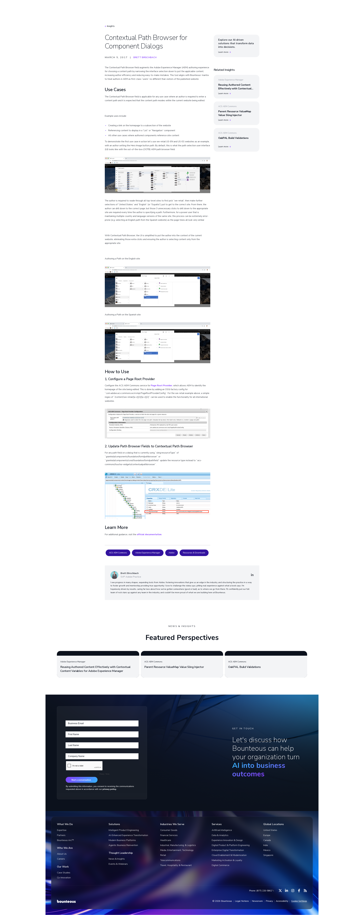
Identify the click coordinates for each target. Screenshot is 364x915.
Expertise (61, 830)
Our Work (210, 6)
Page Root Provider (161, 385)
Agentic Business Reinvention (123, 845)
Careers (61, 858)
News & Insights (117, 858)
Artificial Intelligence (222, 830)
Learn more (223, 52)
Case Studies (63, 872)
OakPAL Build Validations (233, 138)
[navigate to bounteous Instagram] (292, 890)
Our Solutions (158, 6)
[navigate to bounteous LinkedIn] (286, 890)
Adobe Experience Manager (147, 552)
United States (270, 830)
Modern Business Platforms (122, 840)
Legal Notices (242, 901)
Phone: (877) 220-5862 (260, 890)
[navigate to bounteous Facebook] (299, 890)
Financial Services (169, 835)
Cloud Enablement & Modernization (229, 855)
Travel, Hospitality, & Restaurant (176, 865)
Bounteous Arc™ (132, 6)
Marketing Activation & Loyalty (227, 860)
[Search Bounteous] (284, 6)
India (265, 845)
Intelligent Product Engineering (124, 830)
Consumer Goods (168, 830)
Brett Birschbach (144, 57)
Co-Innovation (64, 877)
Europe (266, 835)
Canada (267, 840)
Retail (163, 855)
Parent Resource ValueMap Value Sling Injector (234, 113)
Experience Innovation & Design (227, 840)
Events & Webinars (118, 864)
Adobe (172, 552)
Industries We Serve (185, 6)
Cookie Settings (299, 901)
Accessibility (282, 901)
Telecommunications (170, 860)
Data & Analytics (220, 835)
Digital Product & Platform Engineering (231, 845)
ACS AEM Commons (118, 552)
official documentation (149, 534)
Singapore (268, 855)
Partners (61, 835)
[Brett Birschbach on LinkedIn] (252, 575)
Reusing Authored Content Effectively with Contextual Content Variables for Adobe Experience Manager (235, 90)
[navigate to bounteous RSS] (305, 890)
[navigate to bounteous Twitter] (280, 890)
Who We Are (231, 6)
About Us (62, 853)
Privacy (269, 901)
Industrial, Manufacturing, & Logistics (178, 845)
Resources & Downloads (194, 552)
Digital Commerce (220, 865)
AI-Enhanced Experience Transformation (128, 835)
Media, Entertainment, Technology (177, 850)
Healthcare (165, 840)
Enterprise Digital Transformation (228, 850)
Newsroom (257, 901)
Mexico (266, 850)
